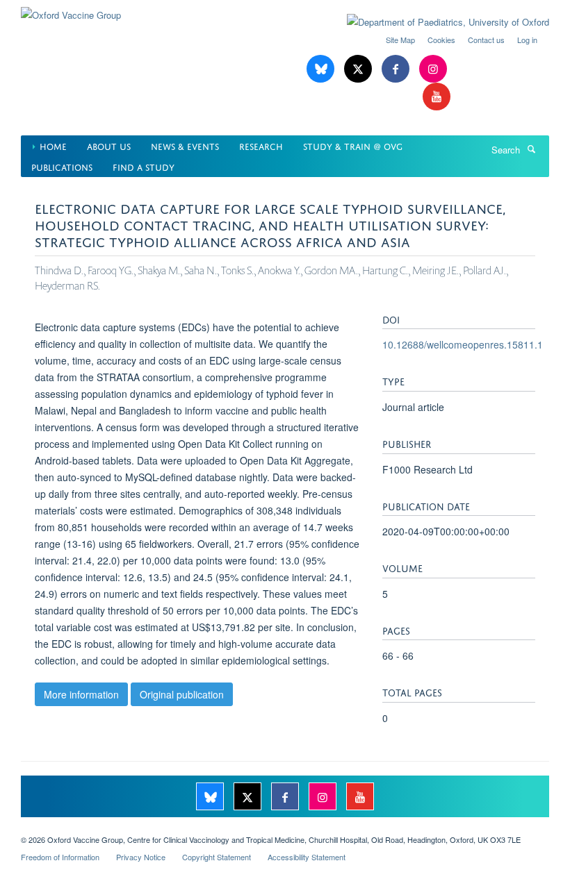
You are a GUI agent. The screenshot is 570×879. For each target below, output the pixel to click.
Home (53, 145)
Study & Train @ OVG (352, 145)
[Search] (531, 148)
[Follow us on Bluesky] (322, 69)
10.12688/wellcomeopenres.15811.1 (462, 344)
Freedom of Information (60, 856)
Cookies (441, 39)
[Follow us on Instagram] (433, 69)
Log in (527, 39)
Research (261, 145)
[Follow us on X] (359, 69)
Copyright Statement (216, 856)
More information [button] (81, 694)
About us (109, 145)
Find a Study (143, 166)
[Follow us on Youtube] (436, 96)
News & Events (185, 145)
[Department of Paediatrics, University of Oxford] (437, 22)
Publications (61, 166)
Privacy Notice (140, 856)
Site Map (400, 39)
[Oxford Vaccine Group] (71, 10)
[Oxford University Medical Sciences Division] (285, 827)
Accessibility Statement (306, 856)
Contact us (486, 39)
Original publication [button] (182, 694)
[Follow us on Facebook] (397, 69)
